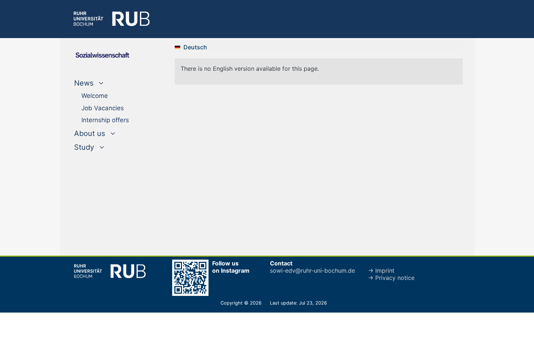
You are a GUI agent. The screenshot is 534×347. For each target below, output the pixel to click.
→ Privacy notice (391, 277)
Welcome (94, 95)
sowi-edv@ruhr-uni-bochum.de (312, 270)
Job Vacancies (102, 108)
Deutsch (195, 47)
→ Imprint (381, 270)
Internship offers (105, 120)
